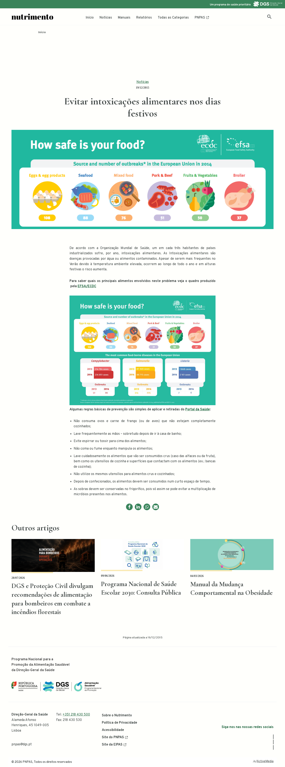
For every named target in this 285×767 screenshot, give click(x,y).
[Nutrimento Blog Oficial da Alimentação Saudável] (32, 17)
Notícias (106, 18)
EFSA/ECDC (87, 286)
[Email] (155, 507)
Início (90, 18)
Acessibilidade (113, 730)
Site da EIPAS (112, 745)
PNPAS (200, 18)
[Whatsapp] (147, 507)
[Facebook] (129, 507)
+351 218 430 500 (76, 715)
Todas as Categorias (173, 18)
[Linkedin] (138, 507)
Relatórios (144, 18)
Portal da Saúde (197, 409)
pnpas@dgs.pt (21, 744)
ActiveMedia (265, 761)
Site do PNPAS (113, 737)
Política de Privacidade (119, 723)
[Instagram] (273, 742)
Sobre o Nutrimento (117, 715)
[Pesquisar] (269, 17)
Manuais (124, 18)
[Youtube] (273, 747)
